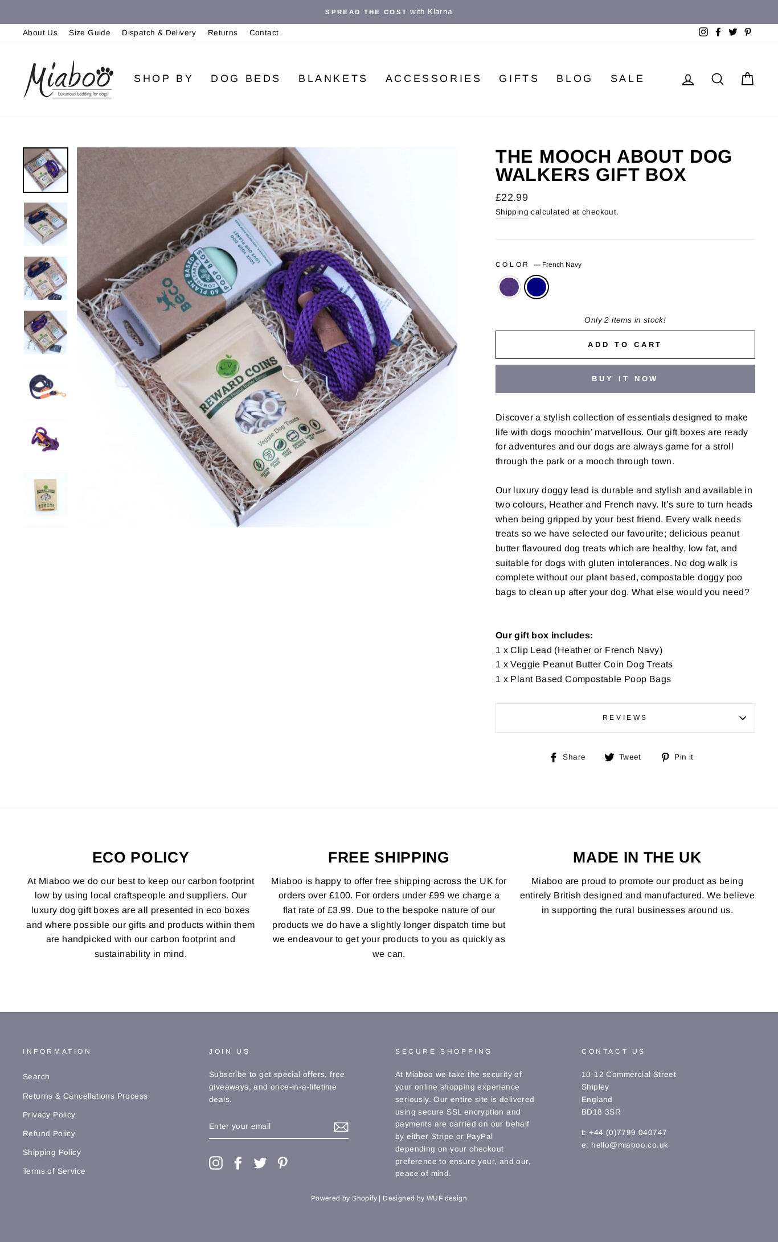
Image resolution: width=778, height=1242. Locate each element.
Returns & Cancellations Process (85, 1096)
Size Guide (89, 32)
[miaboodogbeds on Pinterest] (282, 1163)
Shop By (164, 78)
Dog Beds (246, 78)
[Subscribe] (341, 1127)
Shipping (512, 212)
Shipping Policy (52, 1152)
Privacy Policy (49, 1115)
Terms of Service (54, 1171)
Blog (574, 78)
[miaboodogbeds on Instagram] (216, 1163)
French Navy (536, 287)
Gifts (519, 78)
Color (539, 265)
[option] (389, 12)
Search (36, 1076)
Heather (509, 287)
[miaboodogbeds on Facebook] (238, 1163)
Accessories (434, 78)
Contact (264, 32)
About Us (40, 32)
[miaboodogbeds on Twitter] (260, 1163)
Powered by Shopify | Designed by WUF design (389, 1198)
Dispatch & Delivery (159, 32)
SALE (628, 78)
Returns (223, 32)
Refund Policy (49, 1133)
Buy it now (625, 378)
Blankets (333, 78)
